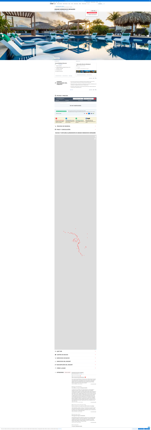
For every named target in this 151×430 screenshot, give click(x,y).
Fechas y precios (60, 10)
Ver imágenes (57, 58)
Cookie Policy (60, 428)
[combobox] (91, 4)
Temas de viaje (84, 3)
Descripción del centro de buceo (81, 74)
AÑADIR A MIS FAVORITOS (93, 14)
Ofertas (80, 3)
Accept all (147, 428)
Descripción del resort (58, 75)
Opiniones (67, 10)
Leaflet (95, 349)
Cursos (72, 3)
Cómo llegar (70, 75)
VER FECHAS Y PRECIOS (92, 12)
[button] (80, 242)
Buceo (69, 3)
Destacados (56, 10)
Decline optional (141, 428)
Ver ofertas (82, 0)
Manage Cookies (135, 428)
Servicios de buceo (89, 74)
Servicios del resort (65, 75)
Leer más (71, 89)
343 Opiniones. (60, 64)
